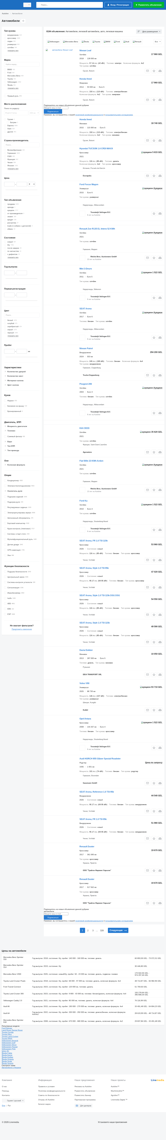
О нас (4, 1086)
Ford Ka (83, 501)
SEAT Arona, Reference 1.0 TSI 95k (96, 792)
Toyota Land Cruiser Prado (14, 981)
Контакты (6, 1095)
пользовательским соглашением (119, 115)
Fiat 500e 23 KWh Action (91, 461)
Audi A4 (6, 1013)
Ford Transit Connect (12, 987)
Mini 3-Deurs (85, 269)
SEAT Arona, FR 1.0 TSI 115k (93, 541)
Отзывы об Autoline (46, 1100)
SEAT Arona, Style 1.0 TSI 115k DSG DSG (99, 595)
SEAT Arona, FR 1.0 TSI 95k (93, 819)
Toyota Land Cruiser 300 (13, 994)
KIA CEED (84, 428)
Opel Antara (85, 719)
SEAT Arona (85, 309)
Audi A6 (6, 1006)
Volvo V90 (84, 683)
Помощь (5, 1091)
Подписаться (52, 111)
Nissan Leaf (85, 50)
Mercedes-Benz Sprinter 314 (13, 966)
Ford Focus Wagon (88, 184)
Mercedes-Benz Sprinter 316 (13, 958)
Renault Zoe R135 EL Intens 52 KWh (97, 229)
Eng (3, 1105)
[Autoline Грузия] (11, 5)
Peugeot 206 (85, 384)
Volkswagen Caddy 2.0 (12, 1000)
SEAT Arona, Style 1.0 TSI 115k (94, 623)
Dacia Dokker (86, 650)
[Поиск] (38, 4)
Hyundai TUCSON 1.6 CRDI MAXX (96, 148)
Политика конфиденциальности (51, 1091)
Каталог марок (44, 1104)
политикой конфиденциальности (89, 115)
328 (102, 930)
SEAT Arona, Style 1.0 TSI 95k (94, 568)
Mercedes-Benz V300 (12, 974)
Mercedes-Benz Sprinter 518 (13, 1021)
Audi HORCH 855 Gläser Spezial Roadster (100, 759)
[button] (153, 70)
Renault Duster (86, 846)
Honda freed (85, 79)
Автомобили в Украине (11, 1067)
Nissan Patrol (86, 348)
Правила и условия (46, 1086)
